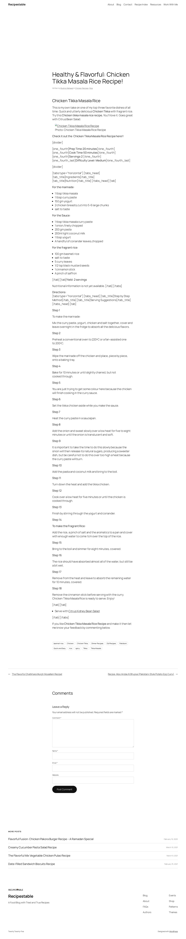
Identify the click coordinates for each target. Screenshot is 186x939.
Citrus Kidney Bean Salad (84, 611)
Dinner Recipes (97, 643)
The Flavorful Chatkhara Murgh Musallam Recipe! (37, 674)
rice (70, 648)
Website (55, 775)
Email (55, 763)
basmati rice (59, 643)
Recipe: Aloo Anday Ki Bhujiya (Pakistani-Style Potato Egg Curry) (141, 674)
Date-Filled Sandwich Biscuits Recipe (31, 864)
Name (55, 751)
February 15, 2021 (171, 864)
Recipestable (16, 4)
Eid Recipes (111, 643)
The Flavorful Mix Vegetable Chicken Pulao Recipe (39, 855)
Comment (56, 718)
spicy (78, 648)
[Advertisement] (93, 35)
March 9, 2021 (172, 855)
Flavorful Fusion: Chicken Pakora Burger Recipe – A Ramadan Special (50, 839)
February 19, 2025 (171, 839)
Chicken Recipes (81, 88)
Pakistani (123, 643)
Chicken (70, 643)
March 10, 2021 (172, 847)
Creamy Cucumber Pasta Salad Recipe (32, 847)
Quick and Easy (60, 648)
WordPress (173, 931)
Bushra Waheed (67, 88)
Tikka (85, 648)
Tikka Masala (96, 648)
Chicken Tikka (82, 643)
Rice (91, 88)
